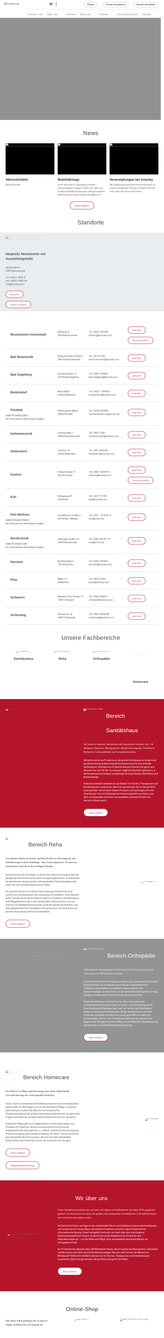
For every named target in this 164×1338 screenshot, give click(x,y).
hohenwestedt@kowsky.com (104, 436)
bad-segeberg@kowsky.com (103, 377)
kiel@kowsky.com (98, 499)
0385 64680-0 (100, 596)
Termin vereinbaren (115, 4)
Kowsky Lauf (35, 14)
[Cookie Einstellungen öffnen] (7, 1334)
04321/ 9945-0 (17, 277)
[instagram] (78, 4)
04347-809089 (100, 410)
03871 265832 (100, 561)
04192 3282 (99, 356)
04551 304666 (100, 373)
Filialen (90, 4)
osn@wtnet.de (96, 542)
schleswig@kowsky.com (101, 617)
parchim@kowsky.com (100, 564)
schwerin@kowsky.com (101, 600)
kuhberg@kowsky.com (100, 335)
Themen (103, 14)
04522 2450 (99, 579)
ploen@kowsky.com (99, 582)
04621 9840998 (101, 614)
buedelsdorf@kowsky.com (102, 395)
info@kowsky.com (15, 284)
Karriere (71, 14)
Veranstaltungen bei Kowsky (131, 179)
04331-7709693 (101, 391)
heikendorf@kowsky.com (102, 454)
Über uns (52, 14)
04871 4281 (99, 433)
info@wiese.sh (96, 518)
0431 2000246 (100, 450)
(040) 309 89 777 (102, 539)
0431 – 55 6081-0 (102, 515)
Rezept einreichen (145, 4)
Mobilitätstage (68, 179)
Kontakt (146, 14)
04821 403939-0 (101, 472)
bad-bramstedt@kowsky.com (104, 359)
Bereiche (85, 14)
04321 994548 (100, 332)
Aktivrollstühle (17, 179)
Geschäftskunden (127, 14)
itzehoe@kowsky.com (100, 475)
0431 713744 (100, 496)
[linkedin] (72, 4)
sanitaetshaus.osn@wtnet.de (104, 414)
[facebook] (66, 4)
